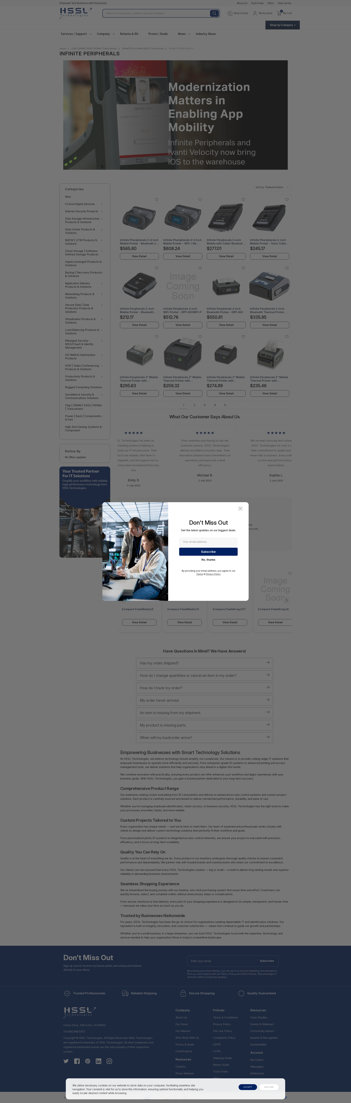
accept (248, 1087)
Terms (199, 574)
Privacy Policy (213, 574)
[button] (240, 508)
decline (269, 1087)
